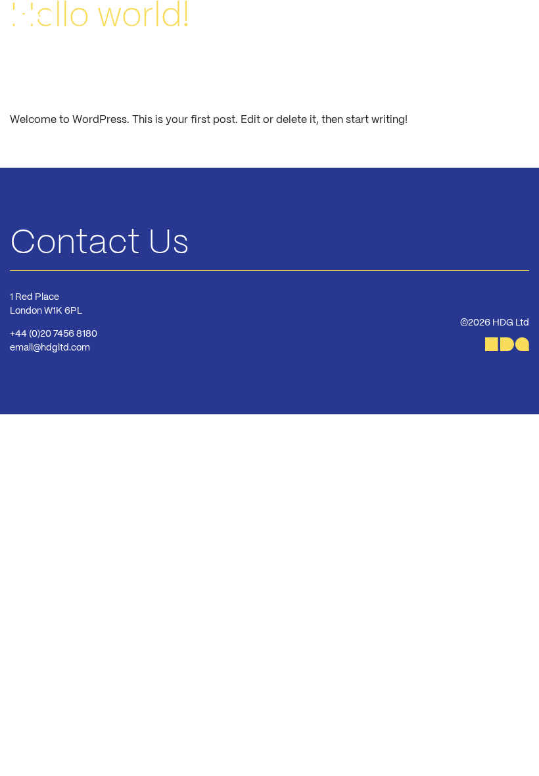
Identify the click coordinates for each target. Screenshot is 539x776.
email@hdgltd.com (50, 347)
